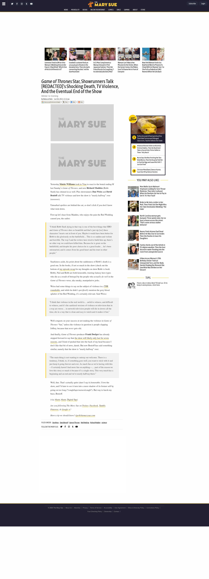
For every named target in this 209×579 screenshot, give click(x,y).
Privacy (85, 508)
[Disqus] (82, 464)
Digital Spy (72, 399)
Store (143, 10)
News (66, 10)
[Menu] (4, 4)
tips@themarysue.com (85, 415)
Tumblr (102, 405)
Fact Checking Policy (95, 511)
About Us (68, 508)
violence (104, 422)
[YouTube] (31, 5)
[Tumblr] (27, 5)
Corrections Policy (153, 508)
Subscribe (192, 3)
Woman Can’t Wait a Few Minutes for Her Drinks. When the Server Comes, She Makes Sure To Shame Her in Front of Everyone (128, 67)
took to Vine (81, 184)
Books (85, 10)
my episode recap (67, 269)
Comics (110, 10)
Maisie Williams (67, 184)
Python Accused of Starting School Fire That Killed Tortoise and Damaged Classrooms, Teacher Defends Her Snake (149, 138)
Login (203, 3)
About (135, 10)
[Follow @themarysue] (12, 5)
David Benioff (64, 422)
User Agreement (120, 508)
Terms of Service (96, 508)
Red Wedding (85, 422)
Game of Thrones (74, 422)
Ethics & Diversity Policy (136, 508)
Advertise (77, 508)
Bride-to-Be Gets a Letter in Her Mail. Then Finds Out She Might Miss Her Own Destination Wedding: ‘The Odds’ (153, 205)
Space (119, 10)
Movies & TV (75, 10)
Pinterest (54, 409)
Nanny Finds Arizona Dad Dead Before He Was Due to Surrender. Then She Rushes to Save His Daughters (152, 234)
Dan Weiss (55, 422)
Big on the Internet (98, 10)
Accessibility (108, 508)
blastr (57, 399)
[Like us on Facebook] (17, 5)
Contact (116, 511)
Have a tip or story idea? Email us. (150, 283)
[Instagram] (22, 5)
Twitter (85, 405)
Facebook (93, 405)
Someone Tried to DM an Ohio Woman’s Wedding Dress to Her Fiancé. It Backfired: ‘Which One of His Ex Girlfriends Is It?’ (56, 65)
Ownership (108, 511)
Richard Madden (95, 422)
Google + (66, 409)
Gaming (127, 10)
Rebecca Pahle (47, 99)
